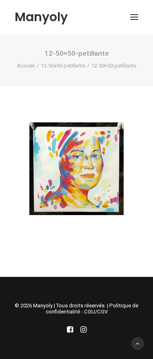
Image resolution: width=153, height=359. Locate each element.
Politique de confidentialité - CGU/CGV (92, 308)
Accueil (26, 66)
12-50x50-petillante (63, 66)
